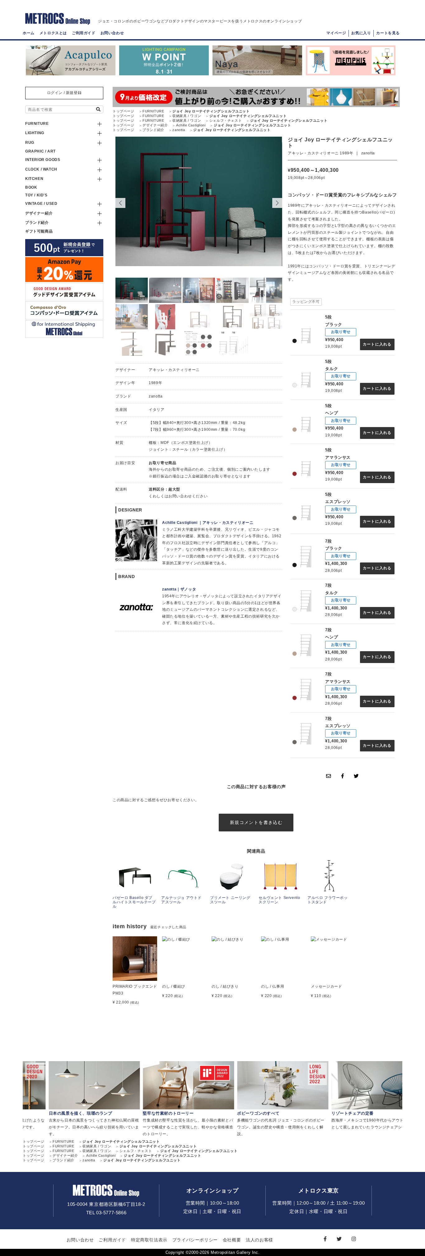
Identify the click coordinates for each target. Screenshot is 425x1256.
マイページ (336, 33)
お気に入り (361, 33)
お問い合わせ (112, 33)
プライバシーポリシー (195, 1239)
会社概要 (232, 1239)
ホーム (29, 33)
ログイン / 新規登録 (64, 93)
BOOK (31, 187)
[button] (277, 203)
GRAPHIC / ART (40, 151)
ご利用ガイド (84, 33)
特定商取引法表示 (149, 1239)
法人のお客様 (259, 1239)
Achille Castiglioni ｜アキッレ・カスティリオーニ (207, 522)
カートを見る (388, 33)
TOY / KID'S (36, 195)
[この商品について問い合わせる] (328, 776)
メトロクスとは (53, 33)
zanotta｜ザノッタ (179, 589)
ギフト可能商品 (39, 231)
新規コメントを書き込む (256, 822)
